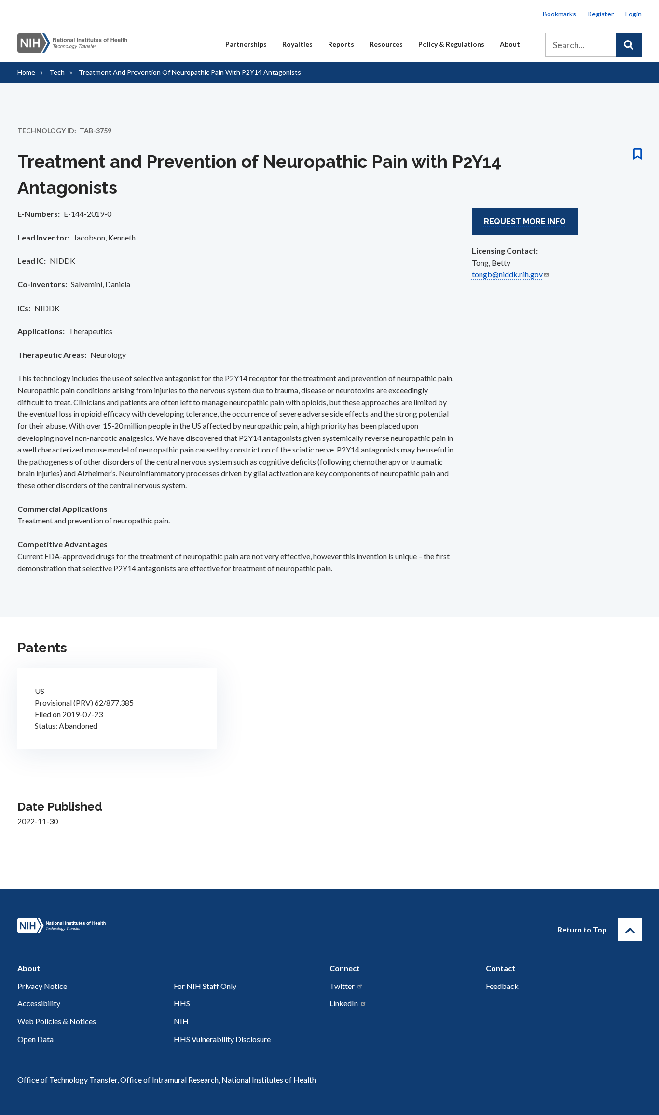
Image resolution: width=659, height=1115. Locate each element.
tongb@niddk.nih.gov (507, 274)
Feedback (502, 985)
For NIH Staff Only (205, 985)
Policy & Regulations (451, 44)
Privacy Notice (42, 985)
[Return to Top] (630, 929)
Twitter (342, 985)
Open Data (35, 1039)
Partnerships (246, 44)
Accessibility (38, 1003)
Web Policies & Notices (56, 1021)
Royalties (297, 44)
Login (633, 14)
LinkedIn (344, 1003)
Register (601, 14)
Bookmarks (559, 14)
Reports (341, 44)
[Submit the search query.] (629, 45)
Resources (386, 44)
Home (26, 72)
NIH (181, 1021)
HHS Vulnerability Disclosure (222, 1039)
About (510, 44)
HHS (182, 1003)
